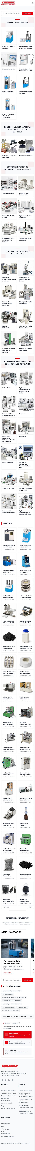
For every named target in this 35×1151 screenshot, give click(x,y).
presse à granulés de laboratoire (11, 1004)
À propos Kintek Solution (8, 1090)
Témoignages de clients (8, 1093)
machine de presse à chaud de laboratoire (14, 997)
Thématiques (5, 1129)
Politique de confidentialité (5, 1132)
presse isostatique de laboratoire (12, 991)
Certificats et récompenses (5, 1099)
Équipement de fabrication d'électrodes (26, 1106)
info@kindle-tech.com (12, 1071)
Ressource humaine (7, 1103)
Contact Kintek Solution (8, 1108)
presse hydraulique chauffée (10, 1010)
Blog (2, 1106)
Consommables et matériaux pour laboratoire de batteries (26, 1094)
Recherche (27, 13)
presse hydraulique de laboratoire (12, 1000)
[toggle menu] (33, 3)
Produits (8, 8)
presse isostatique (8, 994)
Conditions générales (7, 1136)
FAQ (2, 1126)
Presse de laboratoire (25, 1090)
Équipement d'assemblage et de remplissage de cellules (26, 1111)
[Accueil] (2, 8)
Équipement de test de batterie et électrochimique (26, 1101)
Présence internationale (8, 1096)
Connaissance (5, 1123)
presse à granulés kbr (9, 1007)
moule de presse (23, 1007)
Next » (30, 907)
